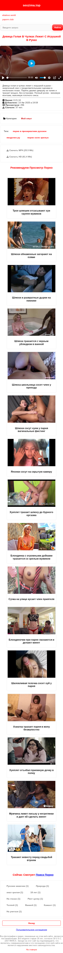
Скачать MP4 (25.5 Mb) (21, 150)
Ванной (31, 905)
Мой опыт (26, 118)
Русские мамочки (18, 886)
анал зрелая (15, 892)
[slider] (16, 77)
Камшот (50, 905)
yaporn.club (8, 19)
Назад (31, 923)
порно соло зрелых (38, 137)
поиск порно (45, 874)
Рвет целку (35, 899)
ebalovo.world (9, 15)
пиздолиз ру (13, 137)
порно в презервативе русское (29, 131)
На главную (31, 949)
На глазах (13, 899)
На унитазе (14, 911)
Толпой (12, 905)
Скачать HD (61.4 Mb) (20, 156)
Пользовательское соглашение (31, 929)
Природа (42, 886)
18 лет (35, 892)
